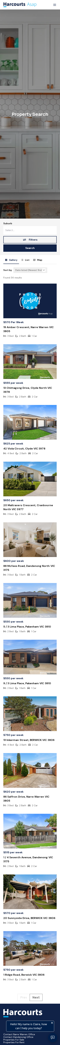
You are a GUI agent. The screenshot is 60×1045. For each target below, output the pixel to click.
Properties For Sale (13, 1039)
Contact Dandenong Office (18, 1036)
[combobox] (30, 230)
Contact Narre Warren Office (19, 1034)
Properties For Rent (13, 1042)
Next (36, 997)
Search (30, 248)
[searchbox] (30, 230)
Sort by (7, 270)
